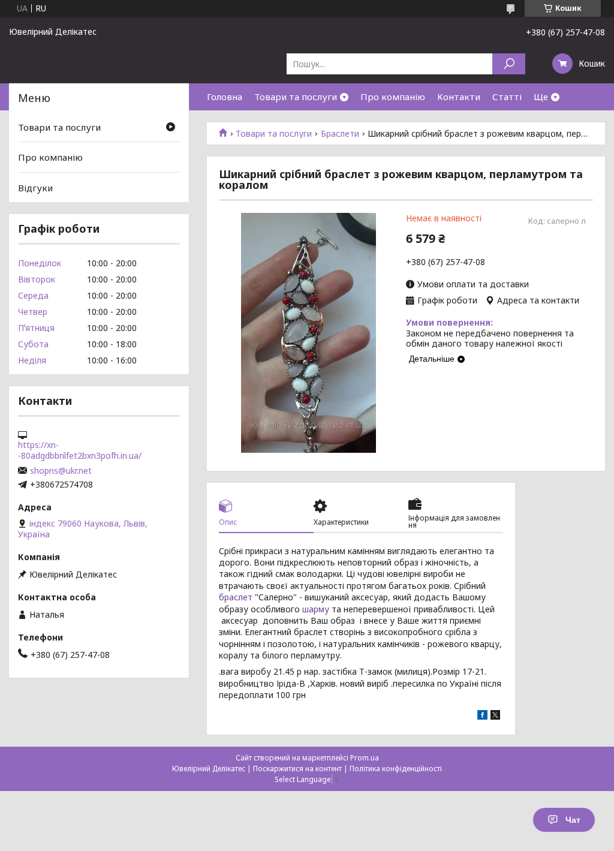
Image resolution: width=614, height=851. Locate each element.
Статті (507, 97)
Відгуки (35, 188)
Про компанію (392, 97)
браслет (235, 597)
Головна (224, 97)
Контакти (458, 97)
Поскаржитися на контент (297, 768)
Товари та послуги (295, 97)
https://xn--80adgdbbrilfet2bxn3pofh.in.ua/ (80, 450)
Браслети (340, 133)
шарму (315, 609)
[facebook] (482, 716)
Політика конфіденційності (396, 768)
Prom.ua (364, 758)
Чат (572, 820)
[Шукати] (508, 63)
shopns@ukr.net (61, 470)
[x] (495, 716)
